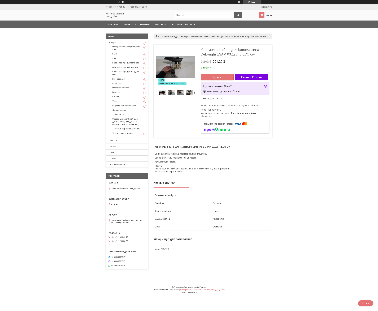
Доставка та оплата (183, 24)
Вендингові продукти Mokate (125, 63)
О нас (111, 152)
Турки (115, 101)
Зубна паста (118, 114)
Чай (114, 58)
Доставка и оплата (118, 164)
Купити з (246, 77)
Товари (128, 24)
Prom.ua (202, 287)
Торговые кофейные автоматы (126, 129)
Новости (113, 140)
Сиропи (115, 96)
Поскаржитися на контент (190, 290)
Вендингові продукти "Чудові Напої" (125, 73)
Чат (368, 303)
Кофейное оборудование (124, 106)
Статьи (112, 146)
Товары (112, 42)
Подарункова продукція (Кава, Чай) (126, 48)
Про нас (145, 24)
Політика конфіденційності (214, 290)
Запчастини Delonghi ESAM (217, 36)
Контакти (160, 24)
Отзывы (112, 158)
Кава (114, 54)
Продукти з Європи (121, 88)
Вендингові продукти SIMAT (125, 67)
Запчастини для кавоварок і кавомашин (182, 36)
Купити (217, 77)
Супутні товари (119, 110)
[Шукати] (238, 15)
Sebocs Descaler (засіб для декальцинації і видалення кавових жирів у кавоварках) (125, 121)
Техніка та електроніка (122, 133)
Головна (113, 24)
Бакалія (116, 92)
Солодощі (117, 83)
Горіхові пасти (119, 79)
